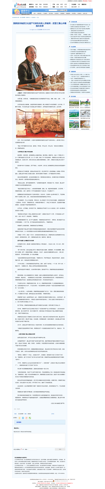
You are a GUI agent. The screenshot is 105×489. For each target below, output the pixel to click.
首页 (35, 13)
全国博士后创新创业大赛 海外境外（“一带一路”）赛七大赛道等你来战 (85, 26)
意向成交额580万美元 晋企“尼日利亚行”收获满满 (81, 65)
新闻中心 (28, 17)
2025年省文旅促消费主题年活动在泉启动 (79, 40)
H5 (79, 7)
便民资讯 (39, 13)
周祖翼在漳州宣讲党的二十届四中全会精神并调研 (81, 92)
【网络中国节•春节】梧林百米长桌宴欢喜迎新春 (80, 38)
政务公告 (85, 13)
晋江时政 (51, 13)
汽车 (65, 7)
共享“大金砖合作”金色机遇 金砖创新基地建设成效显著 (82, 82)
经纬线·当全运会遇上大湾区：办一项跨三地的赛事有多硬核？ (83, 74)
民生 (40, 7)
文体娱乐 (79, 13)
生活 (58, 7)
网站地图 (85, 1)
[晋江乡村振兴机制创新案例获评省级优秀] (74, 116)
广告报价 (90, 1)
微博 (75, 7)
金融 (58, 4)
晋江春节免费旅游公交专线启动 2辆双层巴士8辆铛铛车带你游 (83, 42)
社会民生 (57, 13)
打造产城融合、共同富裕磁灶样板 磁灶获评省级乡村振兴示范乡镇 (84, 49)
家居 (61, 7)
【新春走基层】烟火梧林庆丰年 (77, 30)
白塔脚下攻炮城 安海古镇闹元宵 (77, 32)
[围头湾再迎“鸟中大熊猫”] (85, 116)
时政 (36, 7)
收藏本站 (80, 1)
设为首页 (75, 1)
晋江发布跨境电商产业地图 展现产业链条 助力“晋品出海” (82, 88)
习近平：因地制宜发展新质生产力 (77, 78)
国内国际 (45, 4)
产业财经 (45, 13)
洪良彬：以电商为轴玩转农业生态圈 (78, 57)
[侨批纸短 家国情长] (85, 127)
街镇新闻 (62, 13)
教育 (61, 4)
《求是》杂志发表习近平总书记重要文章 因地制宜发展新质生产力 (84, 80)
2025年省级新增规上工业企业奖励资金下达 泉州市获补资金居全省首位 (85, 86)
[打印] (52, 413)
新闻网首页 (70, 1)
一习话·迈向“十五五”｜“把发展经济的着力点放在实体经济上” (83, 76)
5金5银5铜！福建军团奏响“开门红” (77, 53)
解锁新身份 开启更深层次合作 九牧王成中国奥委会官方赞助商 (83, 59)
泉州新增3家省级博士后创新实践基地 (78, 90)
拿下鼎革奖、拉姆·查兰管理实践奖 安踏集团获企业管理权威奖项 (84, 67)
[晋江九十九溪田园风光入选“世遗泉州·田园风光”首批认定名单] (85, 106)
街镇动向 (45, 7)
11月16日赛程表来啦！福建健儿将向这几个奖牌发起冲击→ (83, 84)
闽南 (40, 4)
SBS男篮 (74, 13)
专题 (79, 4)
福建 (36, 4)
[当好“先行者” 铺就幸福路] (74, 127)
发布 (60, 449)
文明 (65, 4)
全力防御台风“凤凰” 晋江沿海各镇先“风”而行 (80, 61)
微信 (73, 7)
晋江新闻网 (22, 17)
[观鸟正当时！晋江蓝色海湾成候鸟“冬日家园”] (74, 106)
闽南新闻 (68, 13)
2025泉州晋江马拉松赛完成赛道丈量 (78, 51)
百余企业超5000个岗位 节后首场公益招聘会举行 (80, 36)
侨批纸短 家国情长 (85, 129)
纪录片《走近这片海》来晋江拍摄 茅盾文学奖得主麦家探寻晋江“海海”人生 (86, 55)
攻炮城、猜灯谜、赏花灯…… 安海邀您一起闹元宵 (81, 34)
